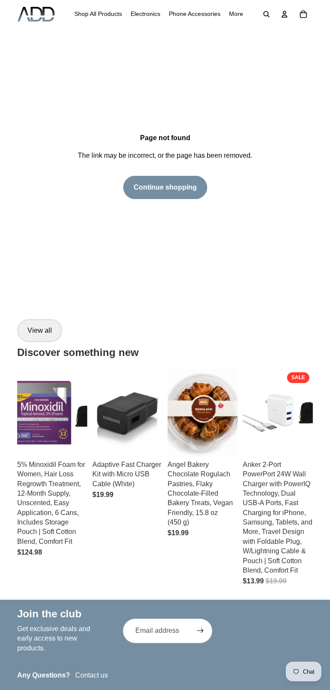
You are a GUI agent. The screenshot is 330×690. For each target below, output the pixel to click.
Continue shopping (165, 187)
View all (40, 330)
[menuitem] (98, 14)
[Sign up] (200, 631)
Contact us (91, 675)
